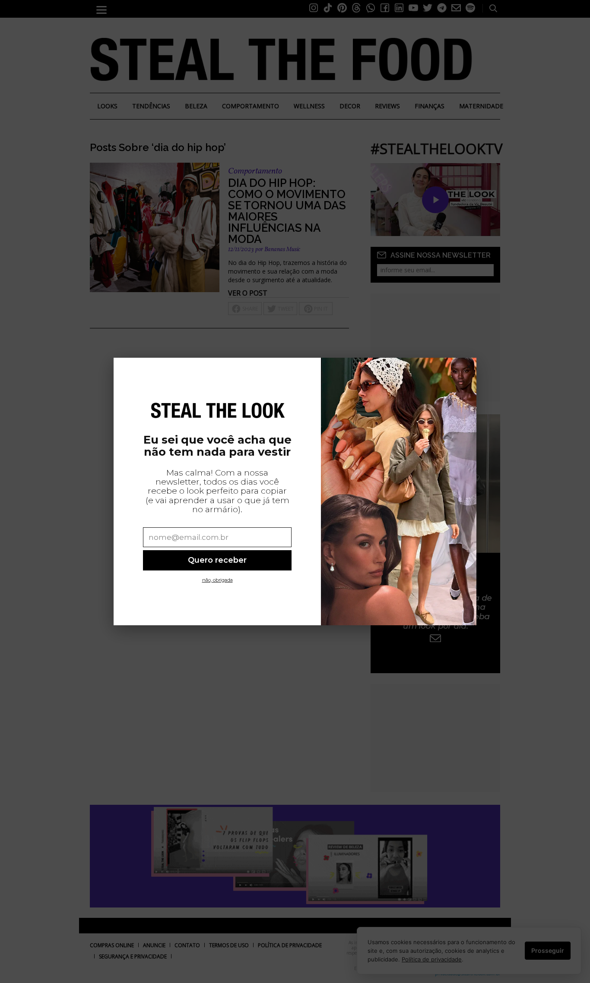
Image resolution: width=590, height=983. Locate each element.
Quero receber (217, 560)
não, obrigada (217, 580)
